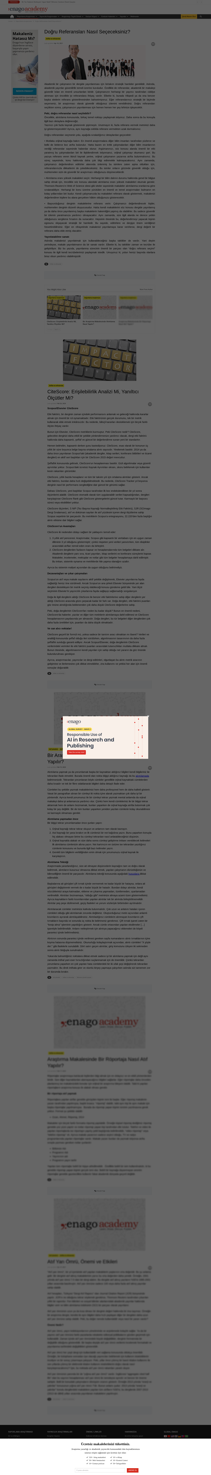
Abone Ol (132, 1470)
